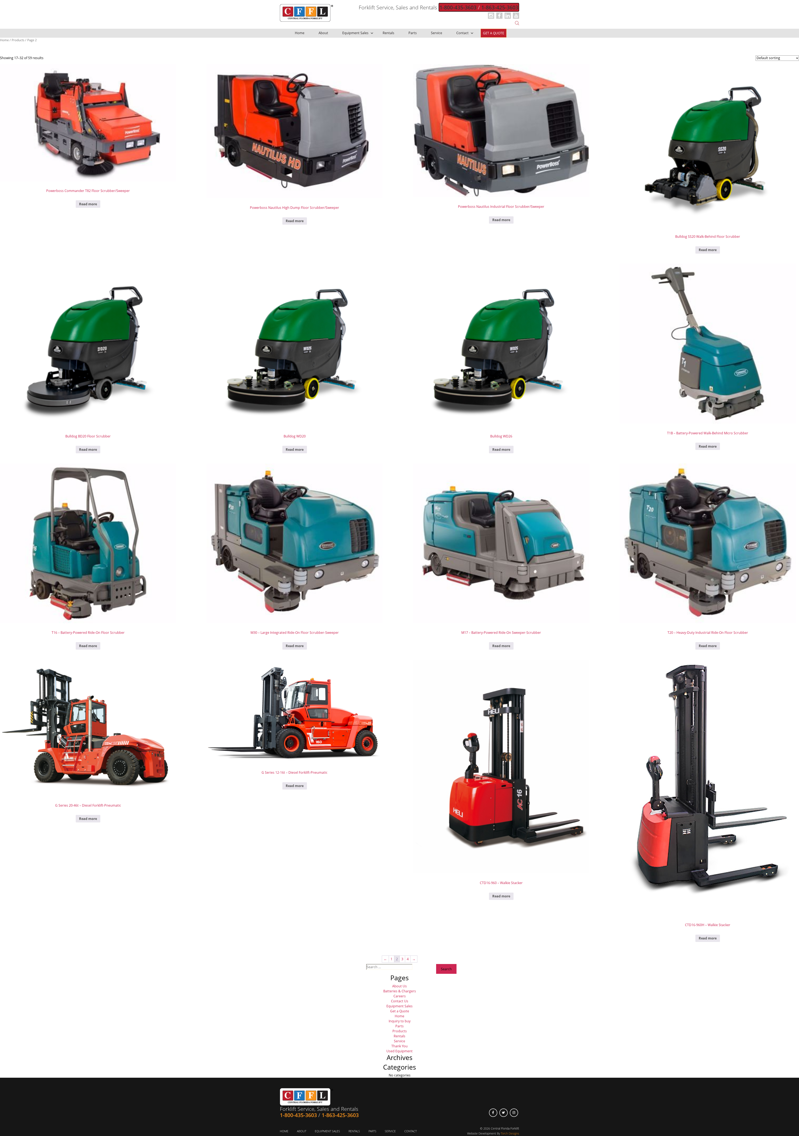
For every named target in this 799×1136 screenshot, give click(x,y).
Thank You (399, 1046)
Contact (462, 33)
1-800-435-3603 (457, 7)
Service (436, 33)
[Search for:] (389, 968)
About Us (399, 986)
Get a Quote (493, 33)
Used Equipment (399, 1051)
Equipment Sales (355, 33)
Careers (399, 996)
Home (299, 33)
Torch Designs (510, 1133)
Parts (412, 33)
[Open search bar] (517, 23)
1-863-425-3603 (499, 7)
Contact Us (399, 1001)
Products (18, 40)
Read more (88, 204)
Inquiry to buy (400, 1021)
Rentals (388, 33)
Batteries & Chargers (399, 991)
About (323, 33)
